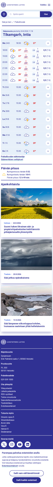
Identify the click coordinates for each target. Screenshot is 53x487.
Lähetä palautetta (8, 391)
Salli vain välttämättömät (27, 473)
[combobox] (25, 14)
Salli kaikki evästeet (26, 480)
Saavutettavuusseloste (11, 400)
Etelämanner (6, 432)
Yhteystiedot (6, 388)
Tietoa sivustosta (8, 397)
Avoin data (5, 423)
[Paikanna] (4, 14)
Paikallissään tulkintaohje (13, 156)
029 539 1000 (7, 379)
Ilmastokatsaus (7, 420)
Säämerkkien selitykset (12, 159)
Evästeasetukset (8, 406)
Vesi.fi (3, 426)
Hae (46, 14)
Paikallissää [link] (20, 22)
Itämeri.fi (5, 429)
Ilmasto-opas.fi (7, 417)
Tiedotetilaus (6, 403)
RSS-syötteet (7, 394)
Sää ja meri (6, 22)
